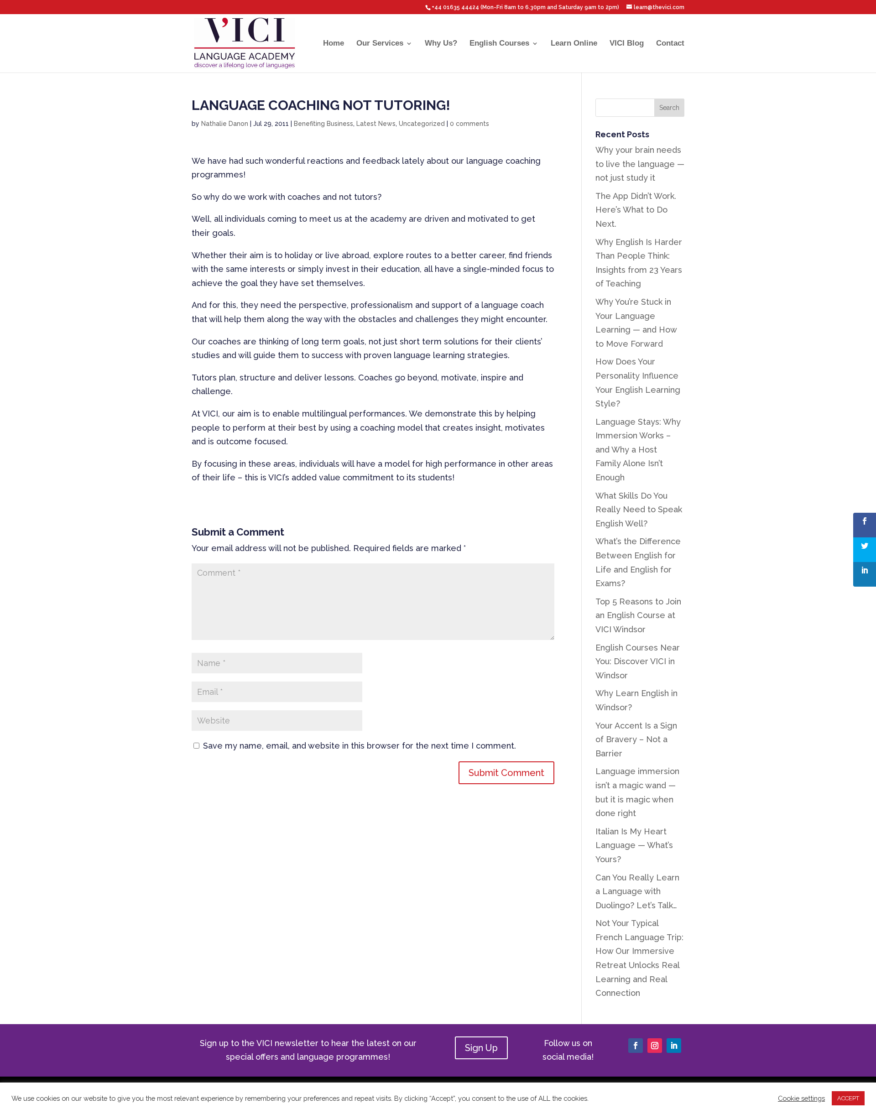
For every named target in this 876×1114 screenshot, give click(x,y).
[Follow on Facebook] (635, 1045)
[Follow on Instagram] (654, 1045)
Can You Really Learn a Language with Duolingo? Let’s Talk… (637, 891)
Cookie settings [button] (801, 1098)
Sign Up (481, 1047)
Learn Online (574, 43)
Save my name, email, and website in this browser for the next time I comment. (359, 745)
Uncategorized (422, 123)
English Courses (499, 43)
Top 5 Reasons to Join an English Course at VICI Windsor (638, 615)
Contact (670, 43)
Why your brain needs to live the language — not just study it (639, 163)
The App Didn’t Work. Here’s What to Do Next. (635, 210)
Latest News (376, 123)
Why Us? (441, 43)
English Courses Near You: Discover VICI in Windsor (637, 661)
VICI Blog (627, 43)
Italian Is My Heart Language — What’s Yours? (634, 845)
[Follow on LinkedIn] (674, 1045)
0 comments (469, 123)
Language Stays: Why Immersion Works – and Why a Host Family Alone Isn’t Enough (638, 449)
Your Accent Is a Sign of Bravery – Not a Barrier (636, 739)
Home (333, 43)
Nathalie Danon (224, 123)
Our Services (379, 43)
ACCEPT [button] (848, 1098)
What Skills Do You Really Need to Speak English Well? (638, 509)
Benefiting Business (323, 123)
